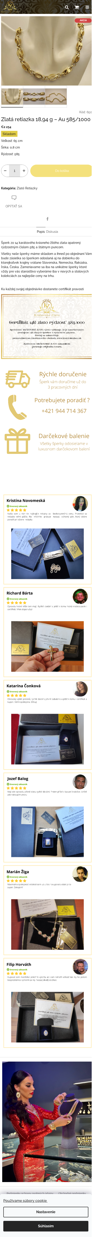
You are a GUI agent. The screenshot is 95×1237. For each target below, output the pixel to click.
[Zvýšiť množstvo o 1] (24, 171)
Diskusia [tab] (52, 231)
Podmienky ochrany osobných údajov (30, 1193)
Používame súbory (25, 1201)
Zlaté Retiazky (27, 188)
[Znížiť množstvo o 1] (5, 171)
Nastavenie (45, 1212)
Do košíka (62, 171)
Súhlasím (46, 1226)
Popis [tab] (41, 231)
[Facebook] (47, 219)
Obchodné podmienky (72, 1193)
